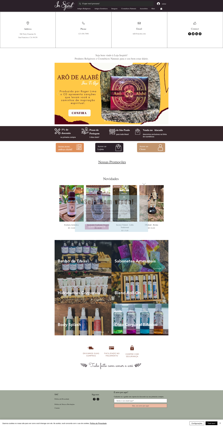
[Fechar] (220, 423)
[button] (144, 184)
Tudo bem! (211, 423)
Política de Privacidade (98, 423)
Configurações (197, 423)
